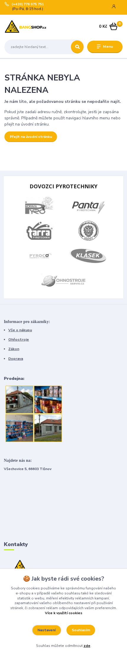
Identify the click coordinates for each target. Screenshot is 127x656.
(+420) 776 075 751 (28, 4)
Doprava (15, 358)
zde (87, 645)
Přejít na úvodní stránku (31, 136)
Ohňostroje (18, 339)
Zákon (13, 349)
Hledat (77, 46)
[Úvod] (25, 26)
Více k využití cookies (63, 613)
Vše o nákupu (20, 330)
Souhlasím (81, 630)
